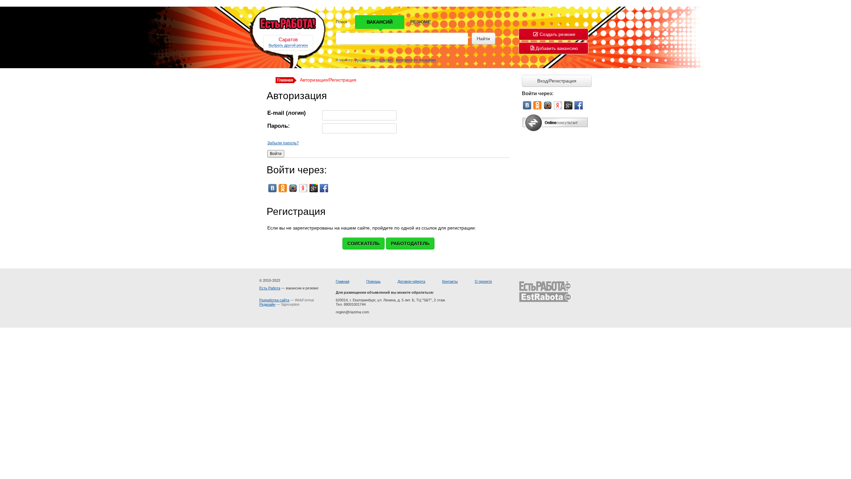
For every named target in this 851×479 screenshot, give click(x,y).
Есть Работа (269, 288)
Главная (342, 281)
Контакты (450, 281)
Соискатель (363, 243)
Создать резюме (557, 34)
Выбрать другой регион (288, 45)
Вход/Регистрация (556, 80)
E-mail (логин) (286, 113)
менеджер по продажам (416, 60)
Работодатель (410, 243)
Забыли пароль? (283, 143)
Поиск (341, 22)
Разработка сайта (274, 300)
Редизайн (267, 304)
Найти (483, 38)
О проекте (483, 281)
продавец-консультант (374, 60)
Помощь (373, 281)
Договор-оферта (411, 281)
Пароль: (278, 126)
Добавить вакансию (557, 48)
